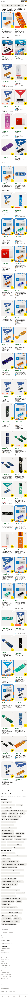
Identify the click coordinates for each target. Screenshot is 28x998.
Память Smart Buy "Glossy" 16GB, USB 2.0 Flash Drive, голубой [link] (6, 655)
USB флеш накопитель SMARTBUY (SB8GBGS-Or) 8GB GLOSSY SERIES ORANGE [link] (20, 781)
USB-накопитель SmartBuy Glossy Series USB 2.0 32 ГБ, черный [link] (20, 655)
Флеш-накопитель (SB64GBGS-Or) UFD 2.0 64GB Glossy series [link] (20, 552)
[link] (6, 802)
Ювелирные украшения (6, 980)
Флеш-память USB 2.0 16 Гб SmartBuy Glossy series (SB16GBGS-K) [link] (7, 526)
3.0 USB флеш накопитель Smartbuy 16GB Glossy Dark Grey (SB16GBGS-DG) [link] (20, 399)
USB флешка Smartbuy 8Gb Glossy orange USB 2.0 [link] (7, 347)
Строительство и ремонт (6, 976)
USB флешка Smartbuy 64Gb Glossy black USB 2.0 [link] (20, 603)
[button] (26, 5)
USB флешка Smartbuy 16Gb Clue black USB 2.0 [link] (7, 705)
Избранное (14, 996)
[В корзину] (12, 26)
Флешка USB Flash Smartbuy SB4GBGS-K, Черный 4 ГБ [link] (7, 756)
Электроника (4, 956)
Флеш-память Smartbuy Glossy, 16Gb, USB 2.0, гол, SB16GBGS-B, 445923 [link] (20, 186)
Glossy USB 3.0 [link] (5, 372)
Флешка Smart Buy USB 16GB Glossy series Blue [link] (7, 477)
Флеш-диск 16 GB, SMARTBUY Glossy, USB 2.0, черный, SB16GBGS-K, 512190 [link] (7, 423)
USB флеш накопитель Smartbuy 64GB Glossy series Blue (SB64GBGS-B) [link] (7, 398)
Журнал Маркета (5, 988)
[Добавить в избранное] (12, 13)
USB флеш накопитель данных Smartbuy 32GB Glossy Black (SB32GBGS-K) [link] (7, 782)
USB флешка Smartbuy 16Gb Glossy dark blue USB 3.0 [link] (20, 293)
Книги (2, 968)
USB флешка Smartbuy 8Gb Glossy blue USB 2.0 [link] (7, 679)
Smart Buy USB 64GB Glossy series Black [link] (19, 630)
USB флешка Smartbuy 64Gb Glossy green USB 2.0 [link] (20, 238)
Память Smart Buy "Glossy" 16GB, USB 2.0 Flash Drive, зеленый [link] (6, 731)
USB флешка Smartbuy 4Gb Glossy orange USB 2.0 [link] (20, 373)
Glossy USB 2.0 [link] (18, 58)
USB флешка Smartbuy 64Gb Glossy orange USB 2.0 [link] (7, 186)
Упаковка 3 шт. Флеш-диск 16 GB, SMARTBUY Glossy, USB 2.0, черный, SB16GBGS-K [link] (20, 477)
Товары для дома (5, 959)
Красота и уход (4, 963)
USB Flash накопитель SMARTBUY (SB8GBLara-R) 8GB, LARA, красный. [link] (20, 133)
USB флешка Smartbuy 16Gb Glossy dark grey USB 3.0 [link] (20, 320)
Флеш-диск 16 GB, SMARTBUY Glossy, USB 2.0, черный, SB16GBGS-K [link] (7, 59)
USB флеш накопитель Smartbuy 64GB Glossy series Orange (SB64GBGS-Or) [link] (7, 212)
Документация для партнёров (7, 935)
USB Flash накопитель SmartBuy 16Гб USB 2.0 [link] (7, 552)
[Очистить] (22, 5)
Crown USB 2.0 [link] (18, 83)
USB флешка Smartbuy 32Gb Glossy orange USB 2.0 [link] (20, 266)
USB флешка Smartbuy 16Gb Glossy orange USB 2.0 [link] (7, 32)
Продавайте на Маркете (6, 934)
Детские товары (4, 978)
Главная (3, 996)
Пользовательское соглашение (7, 983)
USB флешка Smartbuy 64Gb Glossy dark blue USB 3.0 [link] (20, 526)
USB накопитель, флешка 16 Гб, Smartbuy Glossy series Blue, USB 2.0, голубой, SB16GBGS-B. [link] (20, 212)
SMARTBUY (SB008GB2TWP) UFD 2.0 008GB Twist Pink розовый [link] (7, 133)
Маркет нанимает (5, 986)
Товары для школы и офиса (7, 970)
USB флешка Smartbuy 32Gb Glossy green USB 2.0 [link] (7, 603)
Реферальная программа (6, 943)
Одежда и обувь (4, 957)
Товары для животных (6, 974)
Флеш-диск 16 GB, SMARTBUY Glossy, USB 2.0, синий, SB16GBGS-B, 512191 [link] (20, 731)
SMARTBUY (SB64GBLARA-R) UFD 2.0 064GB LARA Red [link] (7, 265)
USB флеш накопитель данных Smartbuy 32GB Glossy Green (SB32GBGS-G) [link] (7, 320)
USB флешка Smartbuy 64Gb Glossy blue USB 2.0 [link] (20, 423)
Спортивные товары (5, 972)
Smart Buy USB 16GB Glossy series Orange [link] (6, 84)
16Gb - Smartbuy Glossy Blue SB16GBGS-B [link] (7, 501)
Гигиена (3, 954)
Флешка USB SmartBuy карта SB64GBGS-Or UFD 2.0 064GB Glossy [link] (20, 756)
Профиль (25, 996)
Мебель (2, 950)
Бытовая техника (5, 952)
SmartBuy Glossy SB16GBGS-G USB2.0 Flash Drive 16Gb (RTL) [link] (20, 451)
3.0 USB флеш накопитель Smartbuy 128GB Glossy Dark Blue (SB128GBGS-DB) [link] (7, 577)
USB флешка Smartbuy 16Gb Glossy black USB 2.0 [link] (7, 238)
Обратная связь (4, 984)
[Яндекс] (11, 993)
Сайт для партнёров (5, 937)
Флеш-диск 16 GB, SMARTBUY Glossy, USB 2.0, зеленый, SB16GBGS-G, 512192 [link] (20, 501)
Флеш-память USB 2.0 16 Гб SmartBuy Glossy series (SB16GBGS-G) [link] (7, 630)
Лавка (8, 996)
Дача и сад (3, 967)
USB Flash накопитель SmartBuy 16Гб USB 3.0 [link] (7, 451)
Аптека (2, 961)
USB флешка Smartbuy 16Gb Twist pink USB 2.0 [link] (20, 577)
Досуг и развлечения (5, 948)
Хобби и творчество (5, 965)
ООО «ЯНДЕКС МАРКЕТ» (10, 991)
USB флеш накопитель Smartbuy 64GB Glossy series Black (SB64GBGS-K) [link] (20, 705)
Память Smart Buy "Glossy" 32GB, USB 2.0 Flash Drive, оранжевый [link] (20, 347)
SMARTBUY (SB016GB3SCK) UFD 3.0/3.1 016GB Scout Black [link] (20, 159)
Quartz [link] (16, 108)
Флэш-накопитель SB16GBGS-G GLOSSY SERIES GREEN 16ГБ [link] (19, 680)
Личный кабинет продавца (7, 932)
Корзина (19, 996)
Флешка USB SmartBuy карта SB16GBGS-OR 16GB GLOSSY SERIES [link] (20, 32)
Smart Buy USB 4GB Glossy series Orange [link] (6, 108)
